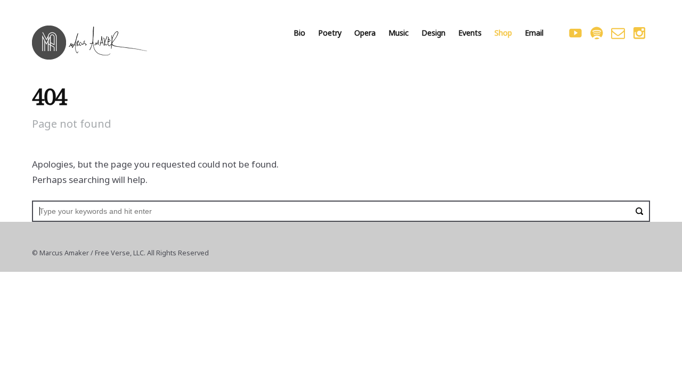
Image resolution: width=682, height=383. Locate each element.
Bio (299, 33)
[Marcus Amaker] (89, 43)
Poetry (330, 33)
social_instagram (639, 33)
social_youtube (575, 33)
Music (398, 33)
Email (534, 33)
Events (470, 33)
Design (433, 33)
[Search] (639, 211)
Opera (365, 33)
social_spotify (597, 33)
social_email (618, 33)
